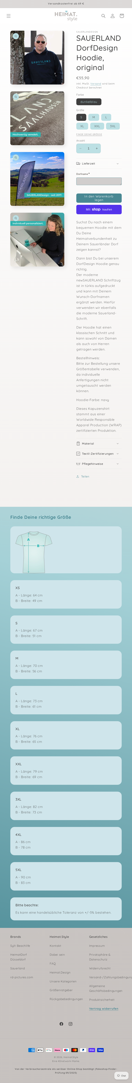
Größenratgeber (61, 990)
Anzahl (80, 140)
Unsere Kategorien (63, 981)
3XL (113, 126)
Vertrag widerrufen (103, 1008)
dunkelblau (88, 102)
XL (82, 126)
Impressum (97, 945)
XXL (97, 126)
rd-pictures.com (21, 977)
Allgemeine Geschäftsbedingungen (106, 988)
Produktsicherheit (102, 999)
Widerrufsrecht (100, 968)
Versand (95, 83)
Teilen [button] (85, 476)
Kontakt (55, 945)
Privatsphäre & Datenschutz (100, 957)
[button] (8, 15)
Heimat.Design (60, 972)
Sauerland (17, 968)
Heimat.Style (71, 1057)
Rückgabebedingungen (66, 999)
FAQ (53, 963)
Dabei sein (57, 954)
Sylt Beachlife (20, 945)
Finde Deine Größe (89, 134)
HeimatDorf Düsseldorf (18, 957)
